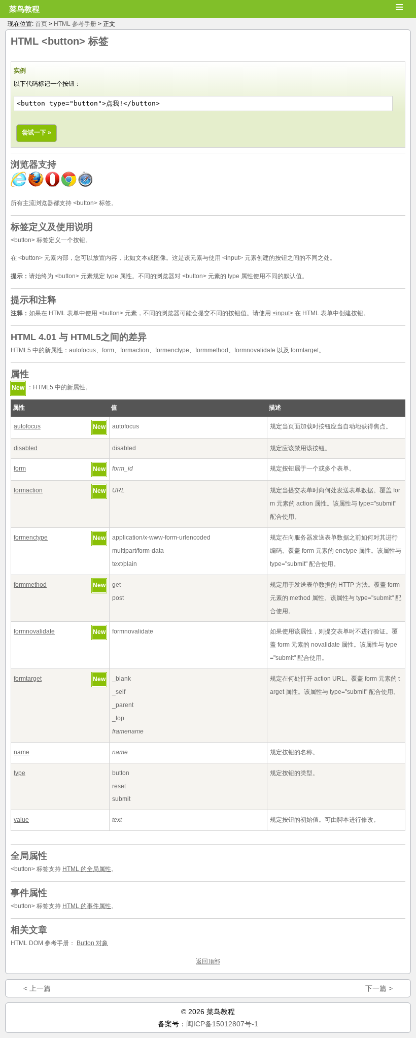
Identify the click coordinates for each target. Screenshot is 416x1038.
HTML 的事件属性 (86, 906)
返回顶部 (208, 961)
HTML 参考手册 (75, 23)
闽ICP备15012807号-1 (222, 1024)
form (20, 468)
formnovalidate (34, 631)
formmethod (30, 584)
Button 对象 (92, 943)
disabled (26, 448)
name (21, 752)
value (21, 819)
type (19, 773)
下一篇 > (379, 988)
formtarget (28, 678)
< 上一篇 (37, 988)
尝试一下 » (36, 132)
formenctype (31, 537)
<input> (282, 313)
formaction (28, 490)
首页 (41, 23)
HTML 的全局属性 (86, 869)
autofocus (27, 426)
